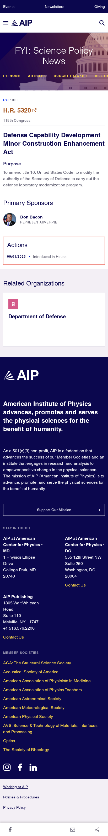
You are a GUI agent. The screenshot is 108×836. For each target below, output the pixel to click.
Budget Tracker (70, 76)
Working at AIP (15, 787)
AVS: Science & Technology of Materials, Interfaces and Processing (50, 728)
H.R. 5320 (17, 110)
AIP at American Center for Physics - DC (84, 544)
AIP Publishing (18, 596)
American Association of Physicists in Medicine (47, 680)
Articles (37, 76)
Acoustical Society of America (30, 671)
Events (8, 6)
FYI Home (11, 76)
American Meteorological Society (33, 707)
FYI (6, 100)
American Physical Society (28, 716)
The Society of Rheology (26, 749)
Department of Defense (37, 316)
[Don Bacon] (9, 219)
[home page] (24, 23)
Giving (99, 6)
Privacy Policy (14, 807)
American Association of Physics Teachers (42, 689)
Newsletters (54, 6)
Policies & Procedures (21, 797)
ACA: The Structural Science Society (37, 662)
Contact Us (75, 585)
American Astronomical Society (32, 698)
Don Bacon (31, 217)
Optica (9, 740)
